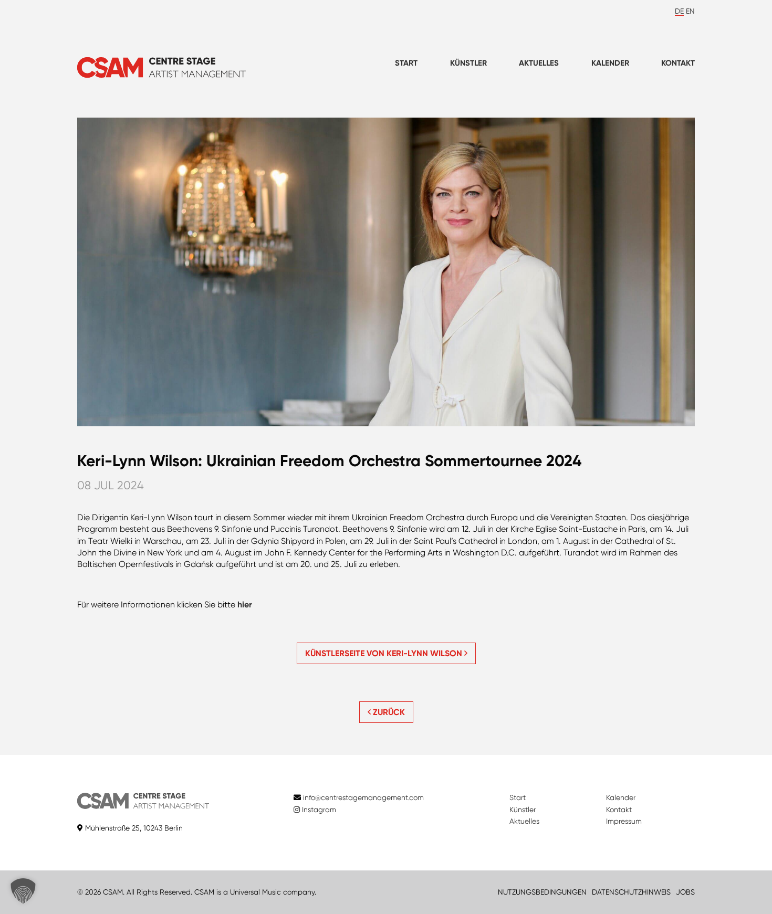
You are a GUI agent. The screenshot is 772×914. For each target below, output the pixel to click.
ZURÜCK (388, 712)
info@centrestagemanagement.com (363, 797)
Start (406, 63)
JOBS (685, 892)
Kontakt (678, 63)
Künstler (468, 63)
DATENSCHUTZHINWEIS (631, 892)
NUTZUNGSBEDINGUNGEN (542, 892)
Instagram (318, 809)
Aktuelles (539, 63)
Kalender (610, 63)
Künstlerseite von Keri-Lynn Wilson (384, 653)
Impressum (624, 821)
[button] (23, 891)
